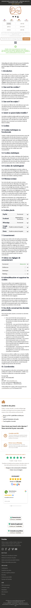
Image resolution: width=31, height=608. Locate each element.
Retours (3, 594)
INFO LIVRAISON (15, 4)
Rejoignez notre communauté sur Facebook (16, 467)
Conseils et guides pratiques (8, 572)
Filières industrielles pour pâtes (9, 562)
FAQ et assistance (6, 585)
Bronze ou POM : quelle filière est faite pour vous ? (13, 416)
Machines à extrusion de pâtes (9, 557)
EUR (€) (8, 23)
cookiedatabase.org (6, 388)
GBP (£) (8, 26)
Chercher (26, 39)
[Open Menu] (15, 42)
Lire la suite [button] (7, 501)
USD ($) (22, 23)
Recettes (4, 574)
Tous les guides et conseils (9, 421)
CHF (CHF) (22, 26)
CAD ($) (9, 30)
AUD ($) (22, 30)
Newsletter (4, 589)
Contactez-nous (5, 587)
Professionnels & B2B (7, 577)
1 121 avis (18, 481)
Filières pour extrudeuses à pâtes (9, 555)
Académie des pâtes (6, 570)
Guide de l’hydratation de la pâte (11, 419)
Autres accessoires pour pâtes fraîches (10, 560)
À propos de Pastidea (7, 579)
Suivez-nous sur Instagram (16, 470)
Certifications (5, 568)
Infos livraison (5, 592)
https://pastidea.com (14, 74)
